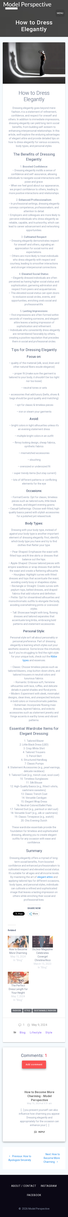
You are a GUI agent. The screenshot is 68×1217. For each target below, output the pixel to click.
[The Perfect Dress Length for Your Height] (18, 978)
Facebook (34, 1195)
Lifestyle (36, 1032)
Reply (41, 1132)
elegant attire (45, 877)
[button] (27, 6)
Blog (23, 1032)
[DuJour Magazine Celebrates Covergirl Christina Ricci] (42, 942)
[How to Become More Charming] (18, 942)
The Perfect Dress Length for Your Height (18, 989)
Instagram (49, 1185)
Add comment (34, 1064)
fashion (17, 1011)
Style (49, 1032)
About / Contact (23, 1185)
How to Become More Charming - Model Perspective (39, 1096)
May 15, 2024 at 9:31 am (39, 1103)
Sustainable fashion (45, 1011)
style (27, 1011)
